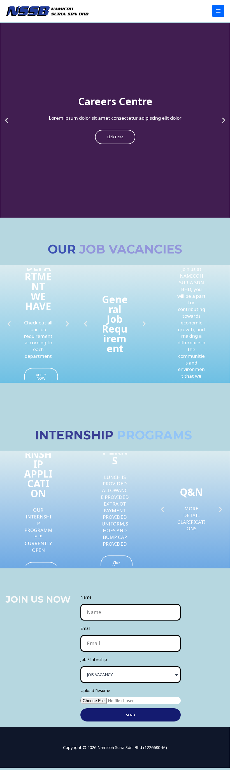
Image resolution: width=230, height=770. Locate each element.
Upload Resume (95, 690)
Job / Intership (93, 659)
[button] (6, 120)
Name (86, 597)
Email (85, 628)
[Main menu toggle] (218, 11)
